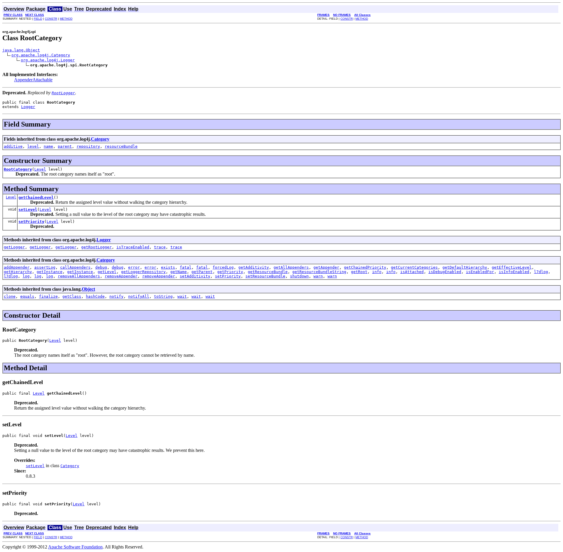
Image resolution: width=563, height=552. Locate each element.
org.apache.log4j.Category (40, 55)
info (376, 272)
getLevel (107, 272)
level (33, 146)
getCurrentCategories (414, 267)
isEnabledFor (480, 272)
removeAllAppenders (79, 276)
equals (27, 296)
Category (100, 139)
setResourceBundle (265, 276)
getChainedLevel (36, 197)
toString (163, 296)
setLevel (27, 209)
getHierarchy (18, 272)
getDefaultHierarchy (464, 267)
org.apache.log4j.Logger (48, 60)
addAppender (17, 267)
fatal (185, 267)
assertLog (44, 267)
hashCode (95, 296)
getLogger (14, 247)
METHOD (66, 18)
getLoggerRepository (143, 272)
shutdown (299, 276)
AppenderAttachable (33, 79)
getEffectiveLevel (512, 267)
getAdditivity (253, 267)
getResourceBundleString (319, 272)
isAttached (412, 272)
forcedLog (223, 267)
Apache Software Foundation (75, 546)
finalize (48, 296)
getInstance (49, 272)
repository (88, 146)
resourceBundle (121, 146)
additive (13, 146)
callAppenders (75, 267)
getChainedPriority (365, 267)
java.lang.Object (21, 50)
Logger (28, 107)
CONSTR (51, 18)
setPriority (31, 221)
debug (101, 267)
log (26, 276)
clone (10, 296)
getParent (202, 272)
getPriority (230, 272)
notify (116, 296)
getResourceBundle (268, 272)
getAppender (326, 267)
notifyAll (138, 296)
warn (318, 276)
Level (40, 169)
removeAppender (121, 276)
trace (160, 247)
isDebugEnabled (444, 272)
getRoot (359, 272)
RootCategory (18, 169)
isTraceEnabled (132, 247)
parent (65, 146)
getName (178, 272)
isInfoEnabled (514, 272)
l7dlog (541, 272)
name (48, 146)
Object (88, 289)
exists (168, 267)
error (134, 267)
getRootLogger (96, 247)
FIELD (38, 18)
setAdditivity (195, 276)
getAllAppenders (291, 267)
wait (182, 296)
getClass (71, 296)
